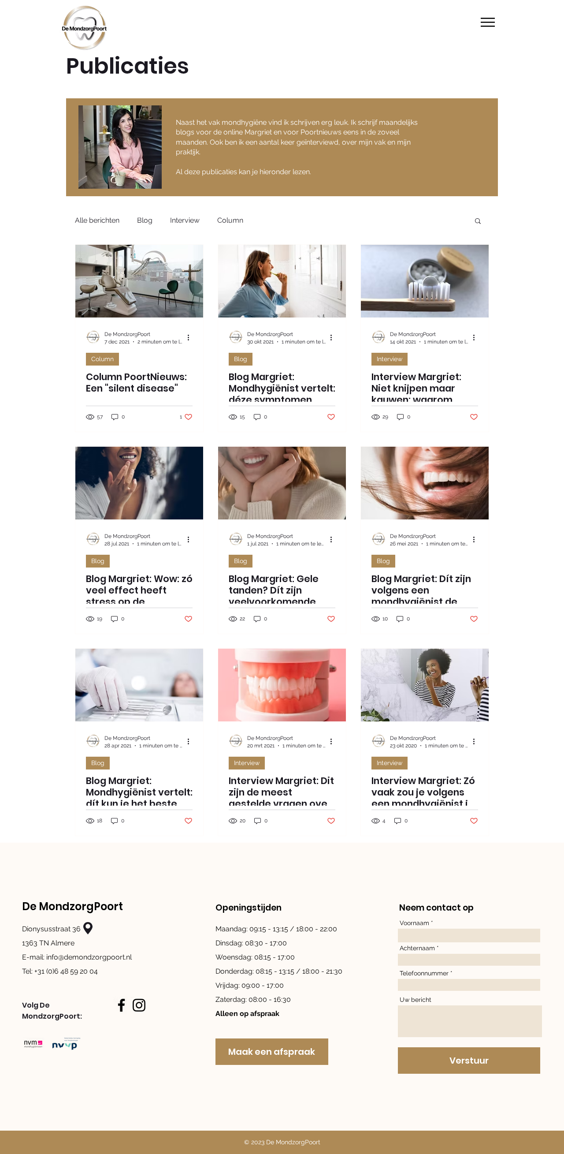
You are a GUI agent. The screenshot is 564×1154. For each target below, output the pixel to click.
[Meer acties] (191, 337)
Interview (185, 220)
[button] (488, 22)
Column (230, 220)
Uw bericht (415, 1000)
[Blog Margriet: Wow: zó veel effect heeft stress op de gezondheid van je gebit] (139, 483)
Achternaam (417, 948)
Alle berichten (97, 220)
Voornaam (414, 923)
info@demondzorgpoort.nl (89, 957)
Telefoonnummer (424, 973)
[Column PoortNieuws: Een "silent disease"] (139, 281)
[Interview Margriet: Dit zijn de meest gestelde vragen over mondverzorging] (282, 685)
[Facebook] (121, 1005)
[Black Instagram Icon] (139, 1005)
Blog (144, 220)
